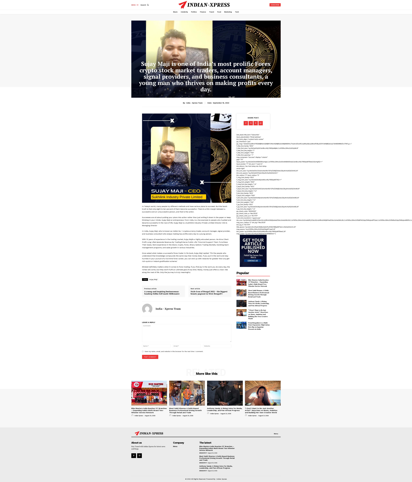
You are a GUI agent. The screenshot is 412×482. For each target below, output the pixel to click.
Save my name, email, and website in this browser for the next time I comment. (174, 351)
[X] (251, 123)
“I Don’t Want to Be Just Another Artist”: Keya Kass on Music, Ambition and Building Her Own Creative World (258, 314)
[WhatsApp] (260, 123)
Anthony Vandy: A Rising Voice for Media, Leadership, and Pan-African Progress (258, 303)
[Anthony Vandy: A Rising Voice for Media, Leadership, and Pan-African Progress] (241, 303)
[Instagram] (139, 455)
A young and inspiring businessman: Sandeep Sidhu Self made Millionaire (161, 292)
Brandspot (203, 453)
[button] (145, 5)
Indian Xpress (139, 415)
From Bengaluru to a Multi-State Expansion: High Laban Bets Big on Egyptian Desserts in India (259, 326)
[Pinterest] (256, 123)
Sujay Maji (153, 279)
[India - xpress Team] (147, 309)
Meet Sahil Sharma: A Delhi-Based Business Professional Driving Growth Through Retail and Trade (258, 293)
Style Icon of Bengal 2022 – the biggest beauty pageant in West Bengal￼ (209, 292)
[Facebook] (246, 123)
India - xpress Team (194, 103)
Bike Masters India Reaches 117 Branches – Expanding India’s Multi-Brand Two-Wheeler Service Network (258, 283)
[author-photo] (132, 415)
